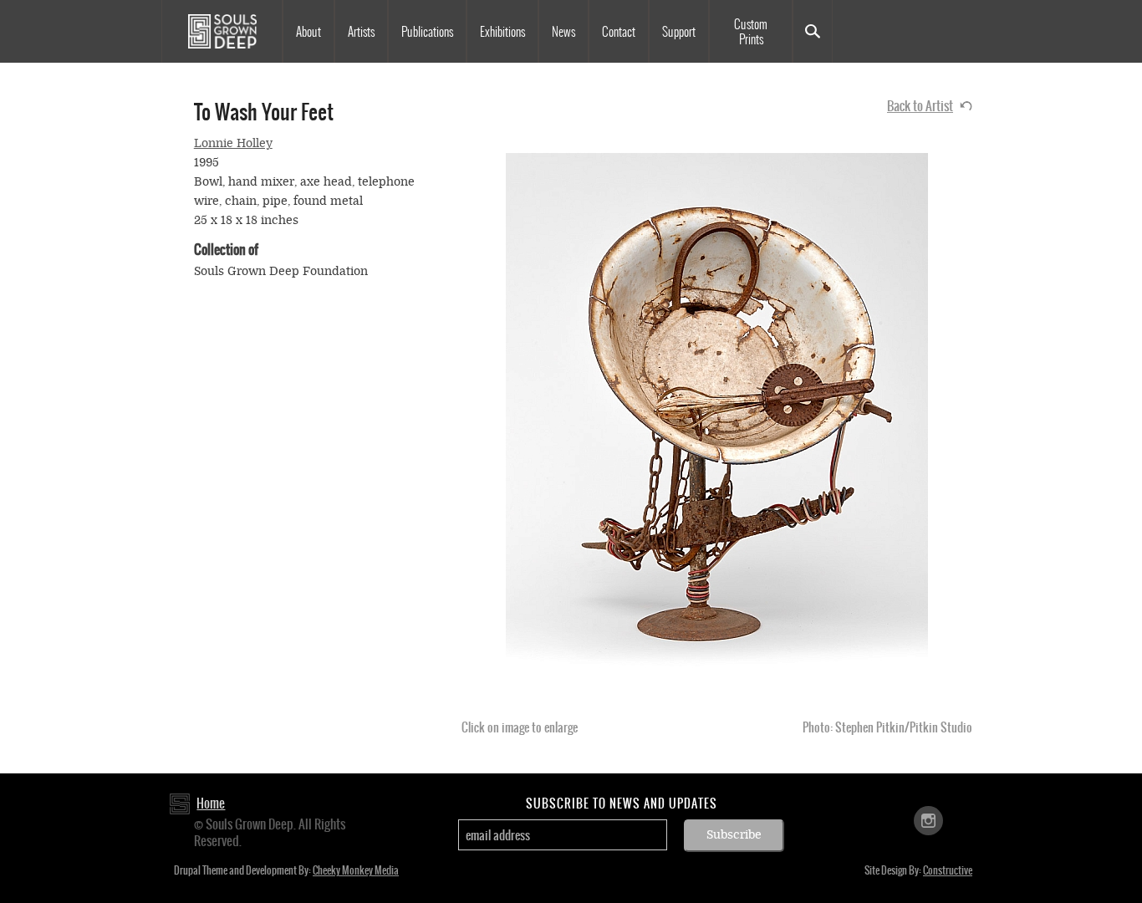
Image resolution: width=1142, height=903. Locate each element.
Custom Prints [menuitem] (750, 31)
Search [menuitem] (812, 31)
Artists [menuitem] (361, 32)
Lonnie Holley (233, 143)
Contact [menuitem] (618, 32)
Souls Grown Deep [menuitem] (222, 31)
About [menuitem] (308, 32)
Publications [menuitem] (427, 32)
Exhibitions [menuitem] (502, 32)
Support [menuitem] (679, 32)
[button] (716, 429)
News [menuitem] (563, 32)
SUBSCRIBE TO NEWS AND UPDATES (621, 803)
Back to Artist (920, 105)
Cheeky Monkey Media (356, 870)
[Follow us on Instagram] (928, 819)
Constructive (947, 870)
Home (210, 803)
